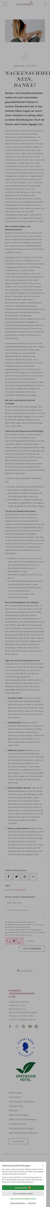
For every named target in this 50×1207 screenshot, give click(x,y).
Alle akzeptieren (21, 1188)
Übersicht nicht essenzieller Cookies (23, 1198)
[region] (23, 1175)
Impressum (32, 1203)
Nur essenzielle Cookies (23, 1194)
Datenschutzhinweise (17, 1203)
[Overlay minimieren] (42, 1165)
